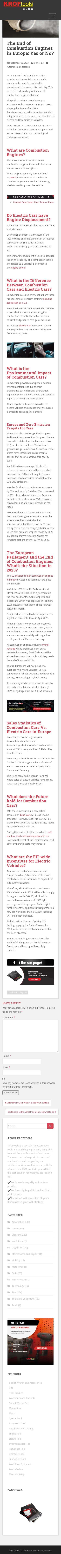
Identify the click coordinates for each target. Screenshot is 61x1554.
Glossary (16, 1234)
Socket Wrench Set (18, 1403)
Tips (14, 1292)
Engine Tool (15, 1433)
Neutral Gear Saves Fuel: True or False (33, 202)
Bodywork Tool (17, 1423)
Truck (15, 1305)
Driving (15, 1228)
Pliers (12, 1413)
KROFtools (39, 62)
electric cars (25, 325)
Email (6, 1067)
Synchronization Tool (20, 1443)
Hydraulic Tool (16, 1453)
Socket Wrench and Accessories (25, 1382)
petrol (13, 177)
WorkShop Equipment (20, 1464)
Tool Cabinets (16, 1392)
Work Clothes (16, 1469)
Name (6, 1055)
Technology (18, 1285)
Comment (8, 1017)
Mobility (16, 1260)
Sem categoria (19, 1279)
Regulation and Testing (21, 1428)
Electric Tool (15, 1438)
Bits (11, 1387)
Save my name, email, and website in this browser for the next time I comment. (28, 1084)
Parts (14, 1273)
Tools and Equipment (23, 1298)
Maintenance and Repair (24, 1253)
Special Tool (15, 1418)
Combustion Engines (17, 992)
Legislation (24, 66)
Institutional (18, 1241)
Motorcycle (18, 1266)
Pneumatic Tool (17, 1448)
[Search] (50, 1126)
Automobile (12, 66)
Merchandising (16, 1474)
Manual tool (15, 1408)
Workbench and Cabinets (22, 1398)
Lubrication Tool (17, 1459)
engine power (18, 267)
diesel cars (25, 814)
